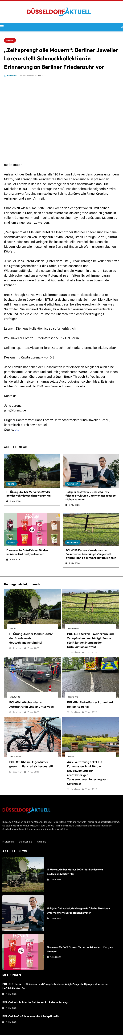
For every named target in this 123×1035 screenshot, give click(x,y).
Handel (9, 40)
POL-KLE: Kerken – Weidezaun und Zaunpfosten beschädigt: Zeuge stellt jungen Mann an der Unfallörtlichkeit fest (91, 554)
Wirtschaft (72, 484)
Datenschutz (25, 841)
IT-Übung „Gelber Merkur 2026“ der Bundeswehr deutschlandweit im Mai (28, 493)
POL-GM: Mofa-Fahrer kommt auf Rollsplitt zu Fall (31, 1016)
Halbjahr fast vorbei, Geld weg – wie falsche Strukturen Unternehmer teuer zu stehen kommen (91, 495)
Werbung (41, 841)
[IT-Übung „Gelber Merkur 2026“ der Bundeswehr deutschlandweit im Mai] (32, 471)
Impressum (8, 841)
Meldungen (72, 542)
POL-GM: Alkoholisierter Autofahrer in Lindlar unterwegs (35, 1002)
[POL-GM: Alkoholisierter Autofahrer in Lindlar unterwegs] (32, 677)
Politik (11, 484)
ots (17, 430)
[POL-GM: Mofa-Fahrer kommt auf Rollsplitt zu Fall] (90, 677)
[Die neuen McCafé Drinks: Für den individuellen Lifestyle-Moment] (32, 529)
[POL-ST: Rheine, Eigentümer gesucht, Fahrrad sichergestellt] (32, 737)
